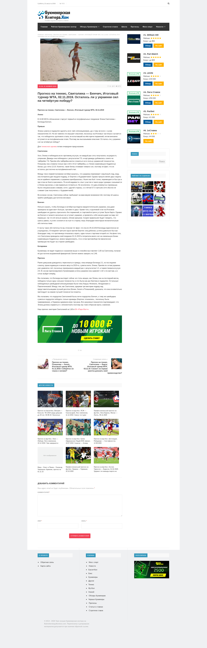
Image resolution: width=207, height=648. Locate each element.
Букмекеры (93, 577)
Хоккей (91, 592)
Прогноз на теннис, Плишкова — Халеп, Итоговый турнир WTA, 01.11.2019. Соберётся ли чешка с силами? (63, 366)
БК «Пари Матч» (82, 309)
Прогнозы (135, 27)
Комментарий (44, 492)
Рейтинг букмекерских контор (63, 27)
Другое (91, 581)
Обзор (148, 46)
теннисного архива (49, 146)
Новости (160, 27)
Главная (44, 27)
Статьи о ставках (96, 607)
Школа (124, 27)
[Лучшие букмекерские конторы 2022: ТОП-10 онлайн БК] (54, 12)
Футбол (91, 588)
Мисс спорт (147, 27)
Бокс (90, 573)
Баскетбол (92, 570)
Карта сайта (45, 566)
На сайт (158, 46)
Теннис (91, 584)
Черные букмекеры (96, 599)
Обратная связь (47, 562)
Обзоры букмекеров (89, 27)
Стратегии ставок (110, 27)
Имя (40, 521)
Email (84, 521)
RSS (63, 3)
